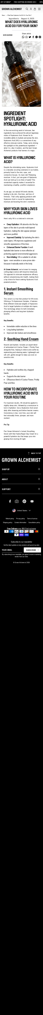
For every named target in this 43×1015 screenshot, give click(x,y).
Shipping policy (7, 522)
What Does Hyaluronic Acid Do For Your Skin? (19, 15)
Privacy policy (20, 519)
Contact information (20, 522)
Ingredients (14, 19)
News (3, 15)
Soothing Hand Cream (23, 339)
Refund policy (10, 519)
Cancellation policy (34, 522)
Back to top (36, 453)
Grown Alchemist (20, 562)
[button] (27, 9)
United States (22, 511)
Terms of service (32, 519)
